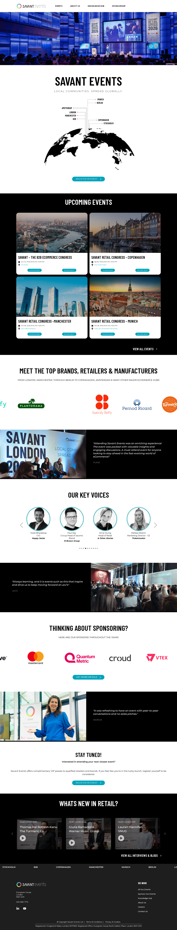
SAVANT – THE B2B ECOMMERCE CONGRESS (45, 257)
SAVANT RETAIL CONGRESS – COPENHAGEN (118, 257)
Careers (141, 907)
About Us (142, 903)
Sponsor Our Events (147, 894)
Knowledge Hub (145, 898)
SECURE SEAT (69, 270)
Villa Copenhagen (100, 265)
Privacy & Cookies (112, 922)
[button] (79, 548)
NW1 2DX (20, 897)
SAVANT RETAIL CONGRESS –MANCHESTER (44, 321)
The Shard (24, 265)
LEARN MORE (34, 270)
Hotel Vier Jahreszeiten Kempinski (106, 328)
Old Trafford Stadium (28, 328)
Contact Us (143, 911)
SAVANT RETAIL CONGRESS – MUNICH (114, 321)
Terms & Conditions (94, 922)
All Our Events (144, 890)
